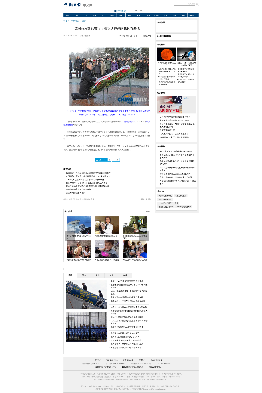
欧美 (84, 21)
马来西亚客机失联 (167, 130)
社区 (138, 15)
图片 (121, 15)
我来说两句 (147, 36)
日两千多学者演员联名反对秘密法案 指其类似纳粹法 (88, 186)
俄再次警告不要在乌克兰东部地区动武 (127, 344)
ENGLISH (138, 11)
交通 (174, 15)
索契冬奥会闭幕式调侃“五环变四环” (175, 174)
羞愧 (92, 199)
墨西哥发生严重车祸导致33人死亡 (125, 333)
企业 (165, 15)
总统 (74, 199)
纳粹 (85, 199)
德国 (70, 199)
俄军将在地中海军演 (183, 207)
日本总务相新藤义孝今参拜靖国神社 (126, 347)
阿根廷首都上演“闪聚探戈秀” (105, 260)
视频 (130, 15)
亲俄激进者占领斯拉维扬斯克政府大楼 (127, 297)
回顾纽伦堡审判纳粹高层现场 (78, 189)
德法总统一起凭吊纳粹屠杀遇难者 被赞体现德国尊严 (88, 173)
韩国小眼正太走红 (165, 199)
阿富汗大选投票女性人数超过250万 (79, 237)
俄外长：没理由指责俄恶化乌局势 (125, 337)
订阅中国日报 (121, 11)
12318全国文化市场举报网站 (132, 367)
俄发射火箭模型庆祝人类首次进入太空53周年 (107, 237)
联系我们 (142, 360)
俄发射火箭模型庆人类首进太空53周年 (127, 327)
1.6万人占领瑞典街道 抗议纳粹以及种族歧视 (85, 179)
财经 (94, 15)
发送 (127, 36)
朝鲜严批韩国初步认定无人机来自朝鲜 (127, 317)
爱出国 (156, 15)
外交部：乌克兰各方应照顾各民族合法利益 (129, 307)
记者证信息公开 (156, 360)
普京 (81, 199)
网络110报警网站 (155, 367)
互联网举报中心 (112, 360)
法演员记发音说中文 (166, 207)
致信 (77, 199)
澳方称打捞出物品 (165, 196)
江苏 (183, 15)
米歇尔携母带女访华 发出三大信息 (174, 120)
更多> (147, 211)
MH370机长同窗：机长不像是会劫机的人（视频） (167, 71)
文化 (103, 15)
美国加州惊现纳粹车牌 (75, 193)
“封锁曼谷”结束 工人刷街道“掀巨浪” (175, 137)
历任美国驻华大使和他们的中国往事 (175, 117)
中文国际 (75, 21)
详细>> (186, 98)
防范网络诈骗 (128, 360)
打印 (120, 36)
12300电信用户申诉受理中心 (106, 367)
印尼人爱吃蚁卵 (180, 196)
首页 (67, 15)
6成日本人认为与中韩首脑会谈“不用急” (176, 151)
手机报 (192, 15)
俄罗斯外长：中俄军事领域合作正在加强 (128, 301)
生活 (112, 15)
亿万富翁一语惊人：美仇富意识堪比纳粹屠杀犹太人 (88, 176)
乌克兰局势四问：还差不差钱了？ (174, 134)
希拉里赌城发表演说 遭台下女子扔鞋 (126, 340)
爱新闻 (147, 15)
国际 (76, 15)
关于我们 (97, 360)
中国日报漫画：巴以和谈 (132, 236)
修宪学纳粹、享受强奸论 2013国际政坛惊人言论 (86, 183)
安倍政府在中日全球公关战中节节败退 (176, 177)
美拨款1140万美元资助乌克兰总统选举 (127, 281)
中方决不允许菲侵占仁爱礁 (168, 203)
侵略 (88, 199)
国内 (85, 15)
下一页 (115, 160)
